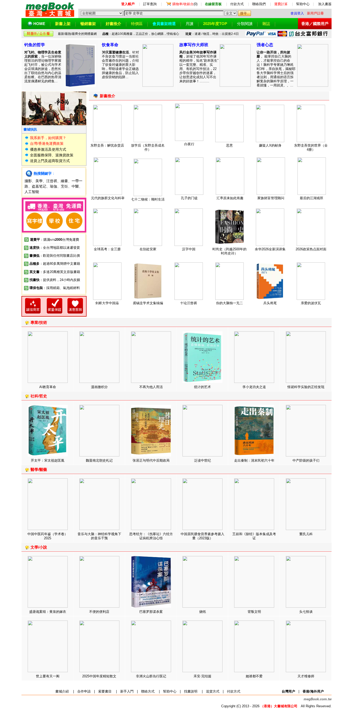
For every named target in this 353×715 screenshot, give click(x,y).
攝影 (28, 181)
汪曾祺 (51, 181)
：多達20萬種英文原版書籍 (54, 272)
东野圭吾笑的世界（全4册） (311, 147)
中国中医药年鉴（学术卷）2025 (47, 536)
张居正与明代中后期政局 (151, 460)
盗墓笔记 (39, 186)
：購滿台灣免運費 (54, 240)
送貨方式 (212, 691)
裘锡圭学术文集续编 (148, 303)
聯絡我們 (259, 4)
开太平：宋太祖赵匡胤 (47, 460)
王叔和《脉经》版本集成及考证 (254, 536)
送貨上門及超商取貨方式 (50, 161)
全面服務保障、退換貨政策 (51, 155)
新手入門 (127, 691)
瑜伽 (53, 186)
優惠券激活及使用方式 (48, 149)
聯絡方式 (148, 691)
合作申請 (84, 691)
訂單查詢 (150, 4)
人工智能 (32, 192)
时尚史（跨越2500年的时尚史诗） (229, 251)
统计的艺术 (202, 387)
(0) (184, 4)
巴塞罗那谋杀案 (151, 612)
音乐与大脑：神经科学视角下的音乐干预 (99, 536)
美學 (39, 181)
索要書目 (105, 691)
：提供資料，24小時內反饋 (60, 280)
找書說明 (190, 691)
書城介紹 (62, 691)
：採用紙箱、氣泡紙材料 (61, 288)
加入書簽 (325, 4)
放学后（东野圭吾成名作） (148, 147)
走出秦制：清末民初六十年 (254, 460)
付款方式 (237, 4)
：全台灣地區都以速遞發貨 (54, 248)
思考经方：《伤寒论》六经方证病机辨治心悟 (151, 536)
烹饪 (64, 186)
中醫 (75, 186)
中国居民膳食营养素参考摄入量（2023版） (202, 536)
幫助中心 (303, 4)
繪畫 (64, 181)
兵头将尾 (270, 303)
